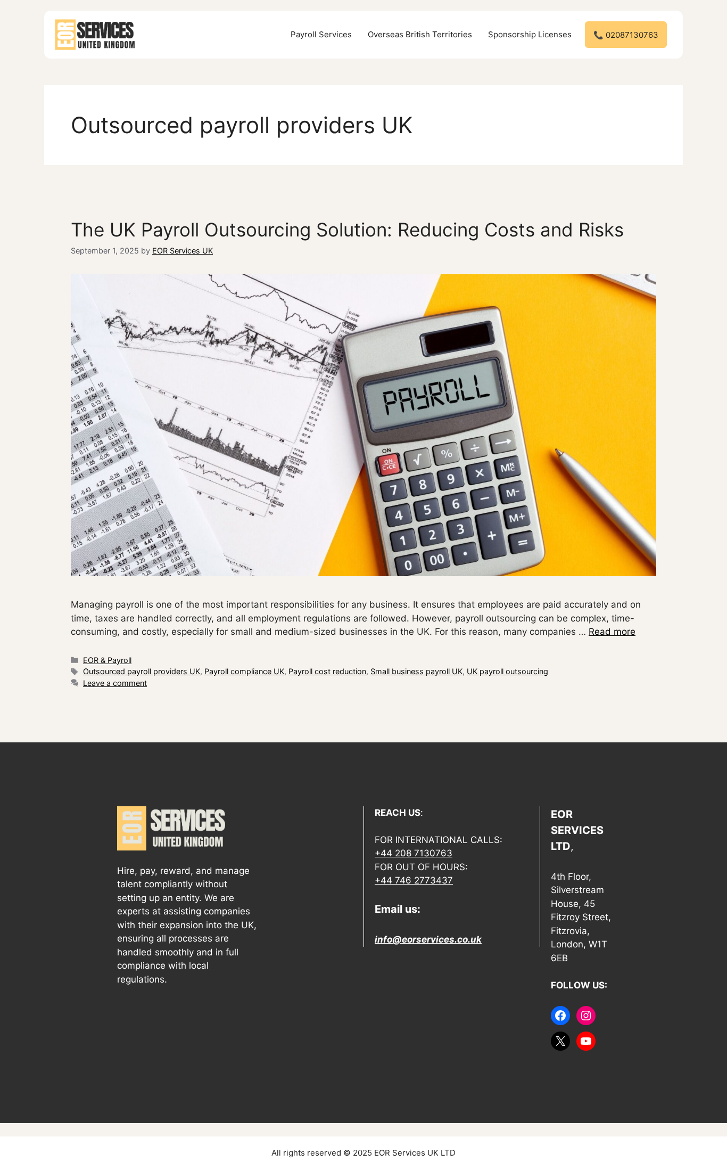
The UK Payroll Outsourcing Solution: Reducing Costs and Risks (347, 229)
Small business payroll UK (416, 671)
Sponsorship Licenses (530, 34)
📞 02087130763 (625, 35)
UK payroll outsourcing (507, 671)
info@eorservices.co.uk (428, 939)
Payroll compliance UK (244, 671)
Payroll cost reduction (327, 671)
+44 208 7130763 (413, 853)
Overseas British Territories (420, 34)
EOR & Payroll (107, 660)
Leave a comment (115, 683)
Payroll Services (321, 34)
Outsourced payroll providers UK (141, 671)
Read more (612, 631)
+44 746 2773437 (414, 880)
